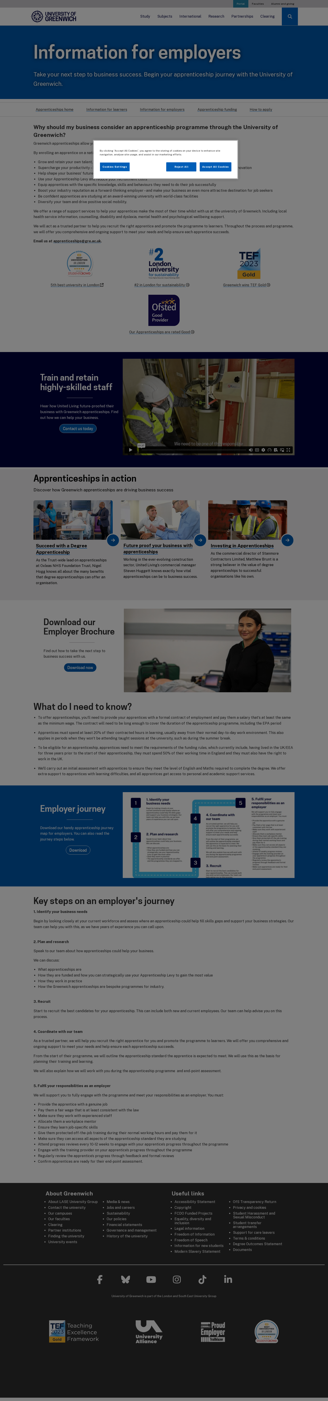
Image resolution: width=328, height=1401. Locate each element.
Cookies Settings (114, 166)
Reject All (181, 166)
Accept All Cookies (215, 166)
